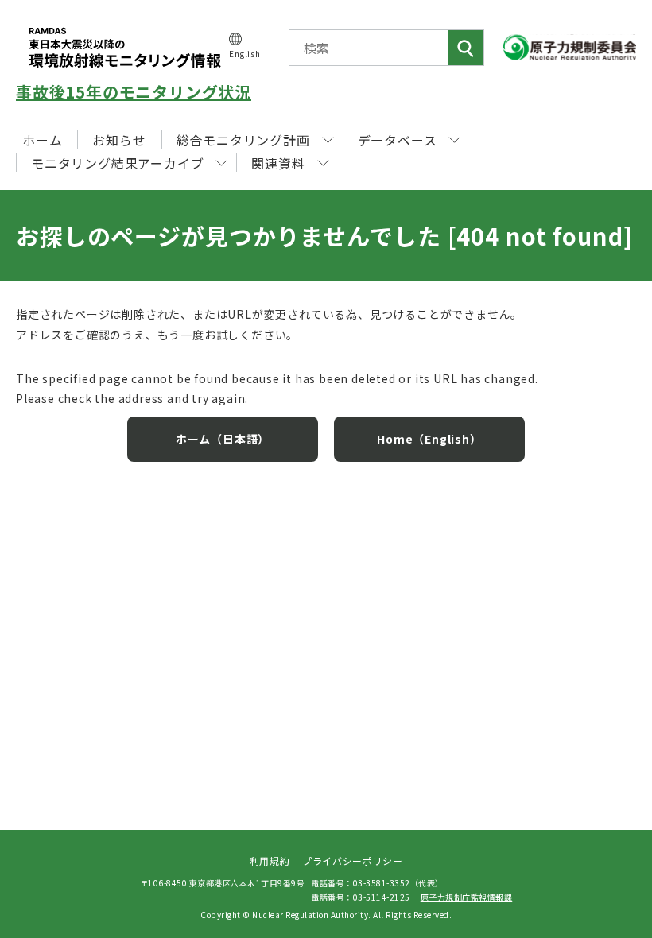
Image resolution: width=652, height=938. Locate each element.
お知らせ (119, 139)
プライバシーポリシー (352, 860)
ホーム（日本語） (223, 439)
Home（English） (429, 439)
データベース (397, 139)
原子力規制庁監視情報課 (467, 897)
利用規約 (269, 860)
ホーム (42, 139)
